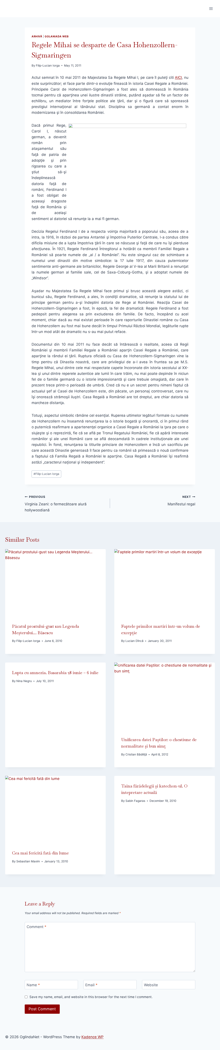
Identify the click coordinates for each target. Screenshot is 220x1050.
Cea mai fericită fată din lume (40, 853)
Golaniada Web (57, 36)
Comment (36, 927)
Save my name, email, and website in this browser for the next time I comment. (91, 997)
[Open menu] (211, 8)
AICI (178, 77)
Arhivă (37, 36)
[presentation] (55, 582)
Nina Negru (24, 681)
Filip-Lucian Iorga (48, 65)
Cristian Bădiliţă (136, 754)
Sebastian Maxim (28, 861)
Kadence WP (92, 1037)
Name (33, 985)
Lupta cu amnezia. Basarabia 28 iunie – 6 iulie (55, 672)
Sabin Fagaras (135, 800)
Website (151, 985)
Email (91, 985)
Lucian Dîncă (134, 641)
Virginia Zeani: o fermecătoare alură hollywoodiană (56, 503)
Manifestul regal (181, 500)
